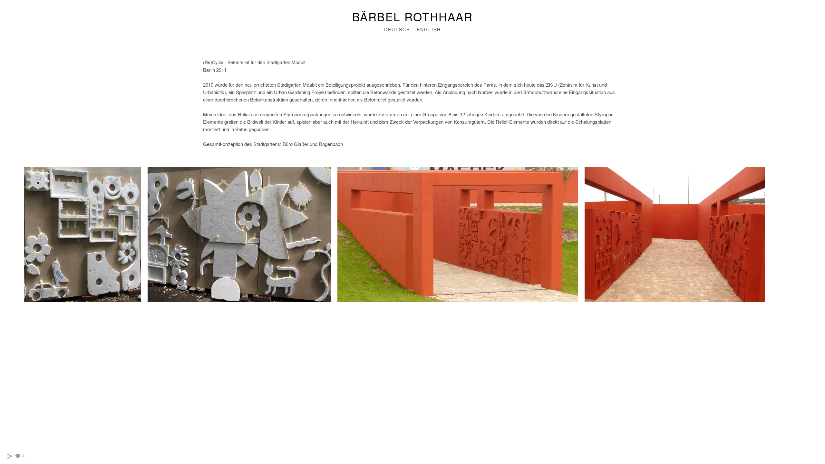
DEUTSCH (397, 29)
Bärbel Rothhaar (412, 16)
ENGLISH (429, 29)
